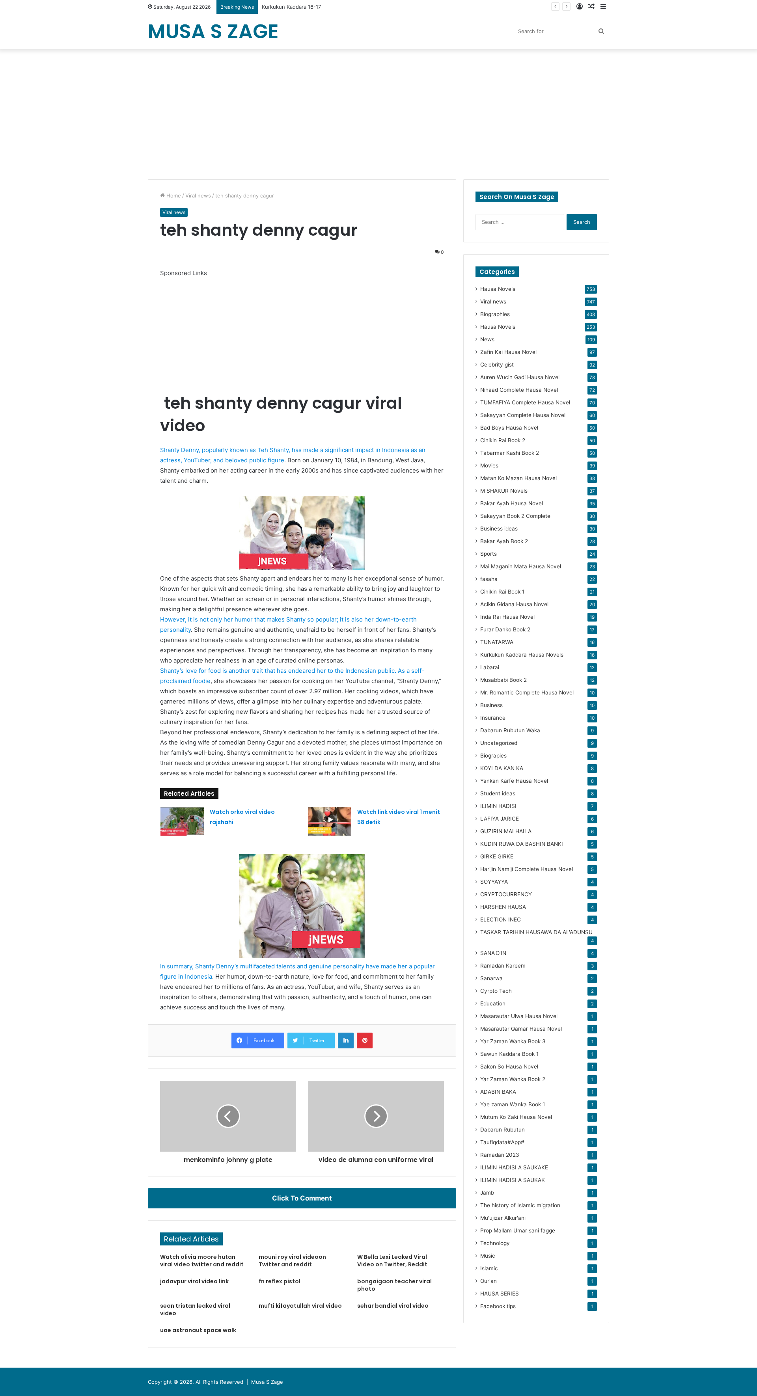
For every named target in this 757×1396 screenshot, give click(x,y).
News (487, 339)
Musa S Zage (267, 1382)
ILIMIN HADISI (498, 806)
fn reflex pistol (279, 1281)
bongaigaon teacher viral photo (394, 1285)
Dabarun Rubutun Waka (510, 730)
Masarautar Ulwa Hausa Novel (518, 1016)
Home (173, 195)
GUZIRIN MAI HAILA (505, 831)
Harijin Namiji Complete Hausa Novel (526, 869)
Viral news (198, 195)
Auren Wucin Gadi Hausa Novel (519, 377)
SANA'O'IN (493, 953)
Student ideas (497, 793)
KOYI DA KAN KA (501, 768)
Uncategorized (498, 743)
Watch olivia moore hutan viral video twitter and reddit (202, 1260)
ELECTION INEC (500, 919)
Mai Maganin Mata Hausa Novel (520, 566)
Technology (495, 1243)
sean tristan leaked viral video (195, 1309)
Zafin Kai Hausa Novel (508, 352)
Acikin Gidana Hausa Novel (514, 604)
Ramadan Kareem (503, 965)
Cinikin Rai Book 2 (502, 440)
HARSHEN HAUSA (503, 907)
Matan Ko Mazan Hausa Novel (518, 478)
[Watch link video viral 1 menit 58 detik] (329, 821)
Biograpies (493, 755)
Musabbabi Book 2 (503, 680)
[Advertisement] (378, 112)
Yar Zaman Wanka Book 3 (513, 1041)
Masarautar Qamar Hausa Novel (521, 1029)
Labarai (489, 667)
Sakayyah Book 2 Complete (515, 516)
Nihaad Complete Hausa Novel (519, 390)
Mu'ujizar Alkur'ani (503, 1218)
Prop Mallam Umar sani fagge (517, 1230)
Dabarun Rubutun (502, 1129)
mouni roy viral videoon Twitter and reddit (292, 1260)
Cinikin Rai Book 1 (502, 591)
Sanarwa (491, 978)
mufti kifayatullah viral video (300, 1306)
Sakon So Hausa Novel (509, 1066)
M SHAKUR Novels (504, 491)
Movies (489, 465)
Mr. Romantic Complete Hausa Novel (527, 692)
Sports (488, 554)
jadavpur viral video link (194, 1281)
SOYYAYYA (494, 882)
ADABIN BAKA (498, 1092)
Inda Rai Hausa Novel (507, 617)
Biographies (495, 314)
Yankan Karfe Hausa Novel (514, 781)
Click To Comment (302, 1198)
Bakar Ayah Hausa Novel (511, 503)
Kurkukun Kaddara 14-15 (291, 7)
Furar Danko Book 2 (505, 629)
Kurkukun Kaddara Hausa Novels (521, 654)
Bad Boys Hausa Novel (509, 427)
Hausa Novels (497, 289)
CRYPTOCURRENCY (506, 894)
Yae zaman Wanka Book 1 (512, 1104)
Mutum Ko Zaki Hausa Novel (516, 1117)
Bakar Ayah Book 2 (504, 541)
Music (487, 1256)
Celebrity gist (497, 364)
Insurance (492, 718)
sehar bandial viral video (393, 1306)
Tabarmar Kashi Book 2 (509, 453)
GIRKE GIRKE (496, 856)
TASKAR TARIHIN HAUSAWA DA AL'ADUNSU (536, 932)
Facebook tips (498, 1306)
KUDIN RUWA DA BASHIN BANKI (521, 844)
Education (492, 1003)
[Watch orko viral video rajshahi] (182, 821)
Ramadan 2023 (499, 1155)
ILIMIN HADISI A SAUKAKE (514, 1167)
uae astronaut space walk (198, 1330)
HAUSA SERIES (499, 1293)
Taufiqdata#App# (502, 1142)
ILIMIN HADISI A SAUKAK (512, 1180)
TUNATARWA (496, 642)
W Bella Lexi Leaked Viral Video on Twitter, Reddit (392, 1260)
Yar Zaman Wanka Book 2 (512, 1079)
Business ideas (499, 528)
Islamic (489, 1268)
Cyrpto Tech (496, 991)
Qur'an (488, 1281)
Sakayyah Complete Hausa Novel (522, 415)
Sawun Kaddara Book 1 (509, 1054)
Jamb (487, 1192)
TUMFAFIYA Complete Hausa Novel (525, 402)
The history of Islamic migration (520, 1205)
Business (491, 705)
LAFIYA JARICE (499, 818)
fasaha (489, 579)
